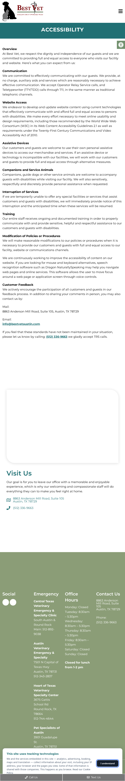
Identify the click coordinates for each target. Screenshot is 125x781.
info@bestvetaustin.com (21, 324)
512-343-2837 (43, 676)
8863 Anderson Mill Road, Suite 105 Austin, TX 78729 (38, 500)
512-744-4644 (44, 718)
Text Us (95, 777)
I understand (108, 763)
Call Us (33, 777)
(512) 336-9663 (56, 337)
